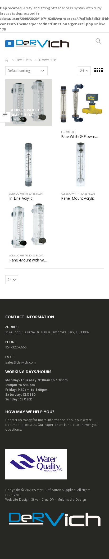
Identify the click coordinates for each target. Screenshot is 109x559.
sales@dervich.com (20, 362)
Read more (95, 88)
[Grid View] (95, 70)
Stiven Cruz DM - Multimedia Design (58, 499)
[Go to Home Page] (7, 60)
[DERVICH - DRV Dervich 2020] (42, 44)
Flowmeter (68, 132)
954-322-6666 (15, 347)
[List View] (101, 70)
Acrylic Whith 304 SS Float (26, 193)
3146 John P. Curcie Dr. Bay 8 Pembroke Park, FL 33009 (47, 332)
